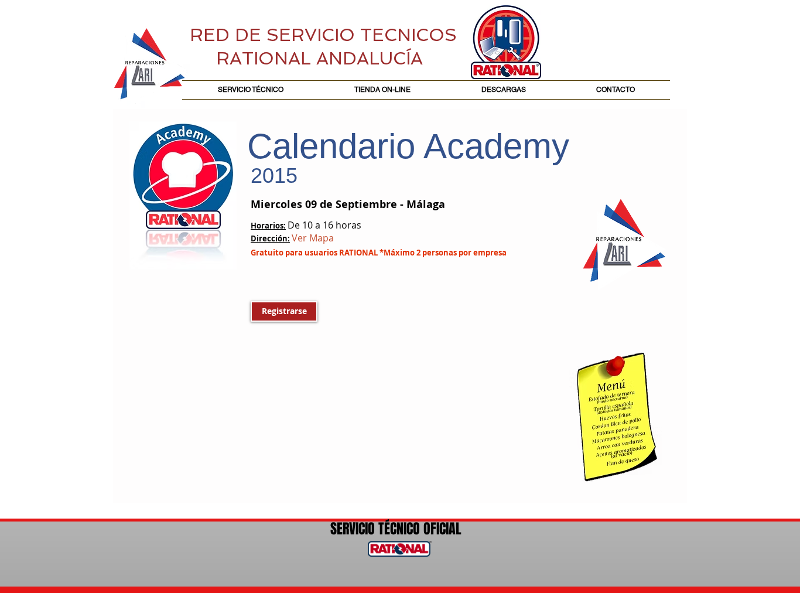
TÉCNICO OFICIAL (418, 529)
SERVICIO (352, 529)
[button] (284, 311)
